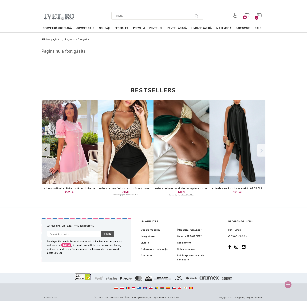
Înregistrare (148, 236)
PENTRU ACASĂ (177, 28)
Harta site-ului (50, 297)
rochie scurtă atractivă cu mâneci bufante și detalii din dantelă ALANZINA (88, 188)
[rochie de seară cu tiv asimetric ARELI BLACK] (237, 142)
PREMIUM (139, 28)
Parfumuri (243, 28)
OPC (178, 297)
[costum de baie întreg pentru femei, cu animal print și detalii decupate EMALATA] (126, 142)
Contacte (146, 255)
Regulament (184, 242)
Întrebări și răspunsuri (189, 230)
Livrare (145, 242)
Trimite (107, 234)
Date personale (186, 249)
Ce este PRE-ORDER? (189, 236)
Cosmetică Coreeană (57, 28)
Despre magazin (150, 230)
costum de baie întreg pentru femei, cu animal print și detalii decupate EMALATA (148, 188)
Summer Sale (85, 28)
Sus (288, 284)
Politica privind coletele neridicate (190, 257)
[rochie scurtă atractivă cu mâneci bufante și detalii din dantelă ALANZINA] (70, 142)
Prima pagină (51, 39)
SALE (258, 28)
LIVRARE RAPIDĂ (201, 28)
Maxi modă (223, 28)
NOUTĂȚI (104, 28)
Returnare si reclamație (154, 249)
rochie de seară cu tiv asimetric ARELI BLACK (237, 188)
